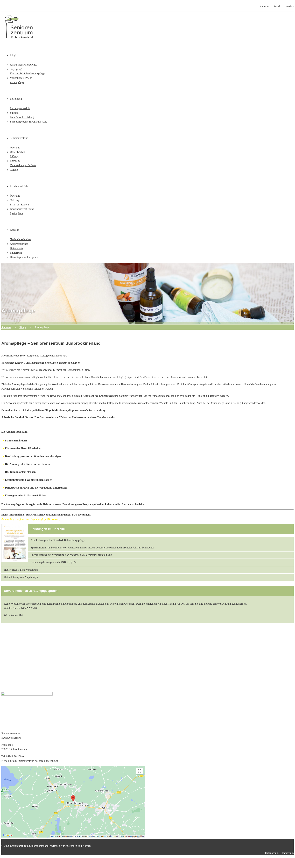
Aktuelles (264, 6)
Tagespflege (16, 69)
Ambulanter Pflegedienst (23, 64)
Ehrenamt (15, 160)
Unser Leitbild (17, 152)
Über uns (15, 147)
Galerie (14, 169)
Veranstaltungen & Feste (23, 165)
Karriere (290, 6)
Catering (14, 200)
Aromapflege (17, 82)
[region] (147, 663)
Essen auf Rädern (19, 204)
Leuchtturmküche (19, 186)
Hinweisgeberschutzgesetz (24, 257)
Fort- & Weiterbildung (22, 117)
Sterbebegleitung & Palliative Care (28, 121)
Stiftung (14, 112)
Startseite (15, 33)
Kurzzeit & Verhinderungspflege (27, 73)
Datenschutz (16, 248)
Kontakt (277, 6)
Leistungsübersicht (20, 108)
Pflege (13, 55)
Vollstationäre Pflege (21, 77)
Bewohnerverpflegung (22, 209)
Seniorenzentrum (19, 138)
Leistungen (16, 98)
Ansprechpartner (19, 243)
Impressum (16, 252)
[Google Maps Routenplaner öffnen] (73, 836)
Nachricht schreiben (20, 239)
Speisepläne (16, 213)
